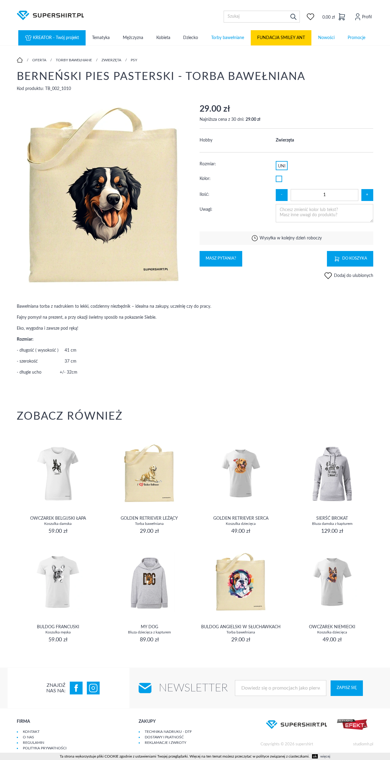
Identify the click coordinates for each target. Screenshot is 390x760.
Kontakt (31, 731)
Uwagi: (206, 209)
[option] (103, 196)
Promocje (356, 38)
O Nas (28, 737)
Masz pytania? (221, 258)
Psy (134, 60)
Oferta (39, 60)
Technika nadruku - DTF (168, 731)
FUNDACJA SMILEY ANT (281, 38)
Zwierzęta (111, 60)
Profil (367, 17)
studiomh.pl (363, 744)
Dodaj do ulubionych (353, 276)
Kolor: (205, 179)
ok (315, 756)
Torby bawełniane (227, 38)
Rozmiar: (208, 164)
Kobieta (163, 38)
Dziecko (190, 38)
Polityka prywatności (44, 748)
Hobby (206, 140)
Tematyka (101, 38)
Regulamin (33, 742)
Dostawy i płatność (164, 737)
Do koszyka (354, 258)
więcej (325, 756)
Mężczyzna (133, 38)
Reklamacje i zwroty (165, 742)
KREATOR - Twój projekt (56, 38)
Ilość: (204, 194)
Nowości (326, 38)
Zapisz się (347, 688)
